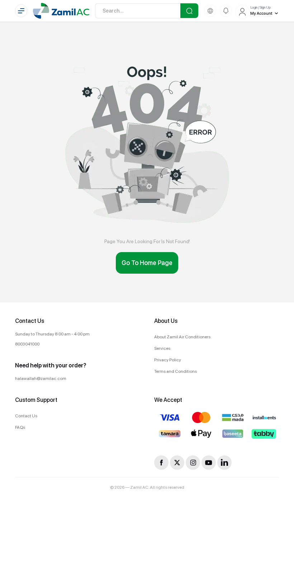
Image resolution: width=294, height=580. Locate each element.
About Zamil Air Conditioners (182, 336)
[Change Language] (210, 11)
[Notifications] (226, 11)
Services (162, 348)
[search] (189, 10)
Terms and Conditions (175, 371)
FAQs (20, 427)
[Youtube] (208, 462)
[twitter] (177, 462)
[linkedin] (224, 462)
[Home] (61, 11)
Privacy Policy (167, 359)
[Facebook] (161, 462)
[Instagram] (193, 462)
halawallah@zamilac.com (40, 378)
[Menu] (21, 10)
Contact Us (26, 415)
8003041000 (27, 344)
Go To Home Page (147, 262)
